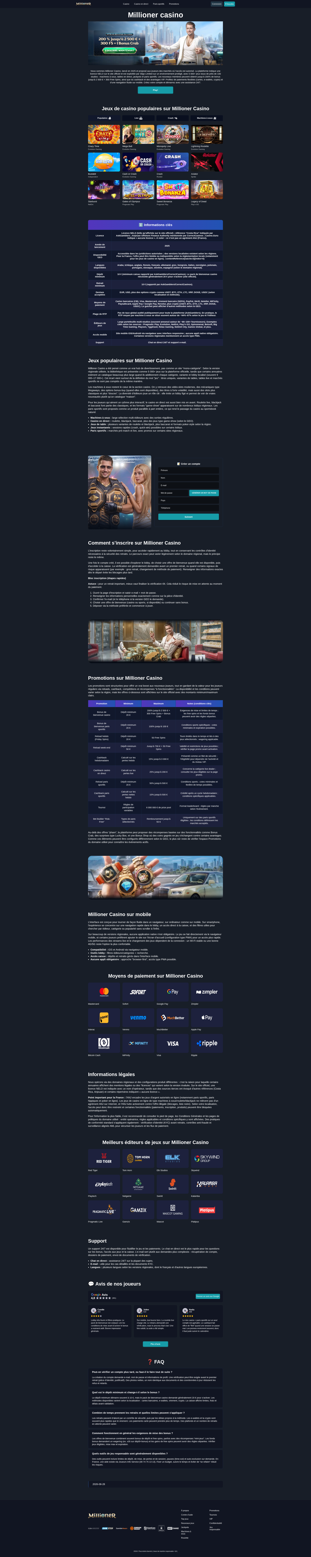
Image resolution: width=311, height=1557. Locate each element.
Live (136, 118)
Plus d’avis (155, 1344)
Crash (170, 118)
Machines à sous (205, 118)
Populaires (102, 118)
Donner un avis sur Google (207, 1296)
